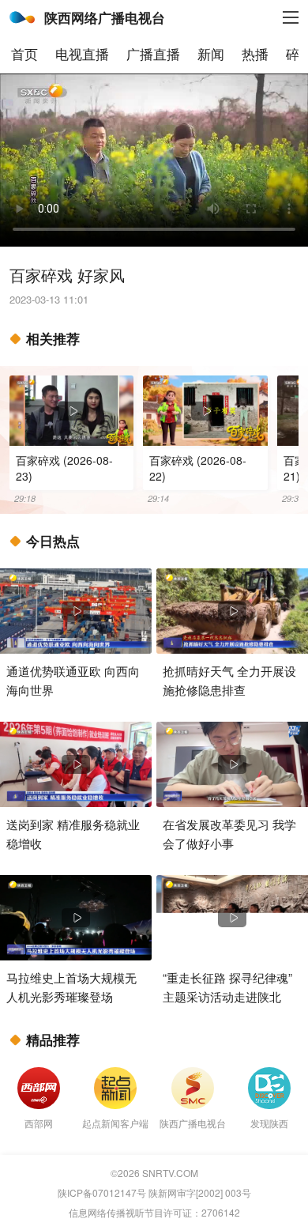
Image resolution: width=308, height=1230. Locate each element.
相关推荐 (53, 338)
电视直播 (82, 53)
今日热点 (53, 540)
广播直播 (153, 53)
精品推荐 (53, 1039)
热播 (255, 53)
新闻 (210, 53)
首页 (24, 53)
